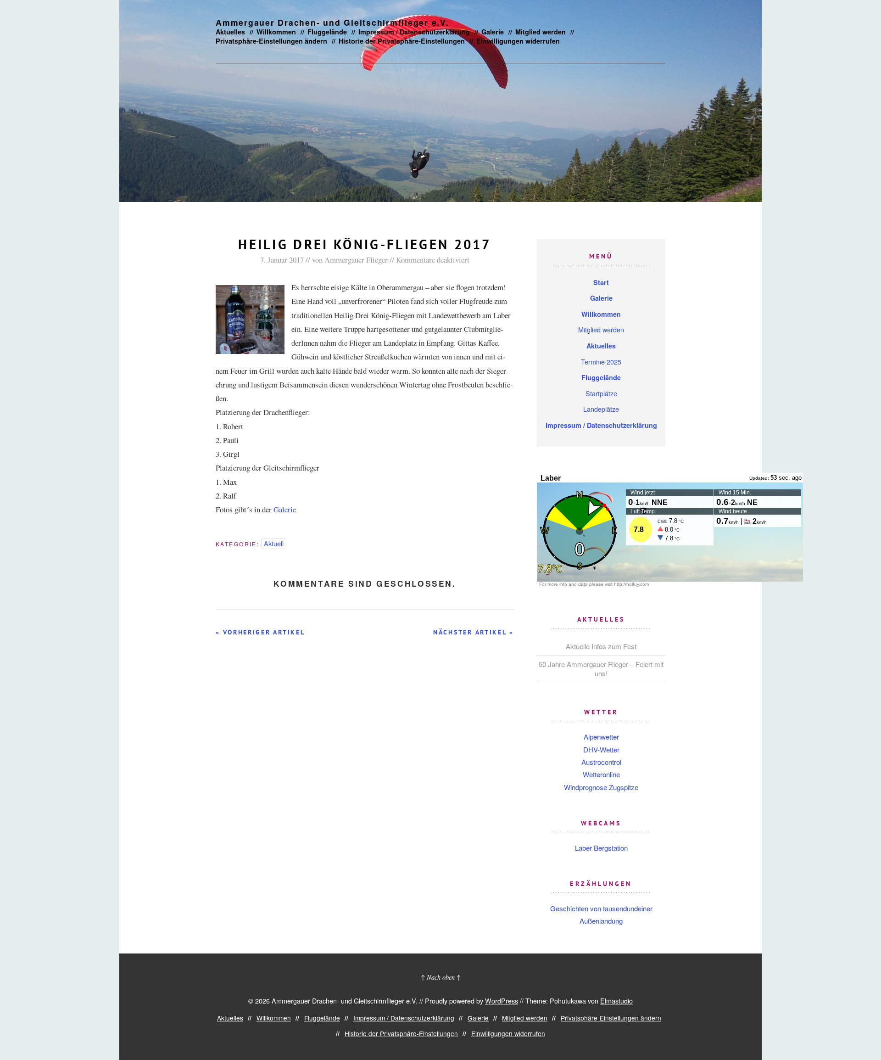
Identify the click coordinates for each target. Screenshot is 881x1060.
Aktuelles (230, 31)
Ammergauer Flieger (356, 259)
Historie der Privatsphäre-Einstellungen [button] (402, 40)
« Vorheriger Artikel (260, 632)
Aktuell (274, 543)
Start (601, 282)
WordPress (501, 1000)
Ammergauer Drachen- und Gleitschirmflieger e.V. (332, 22)
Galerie (492, 31)
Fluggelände (327, 31)
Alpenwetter (601, 736)
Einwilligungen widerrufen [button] (518, 40)
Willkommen (276, 31)
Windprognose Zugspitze (601, 787)
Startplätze (601, 393)
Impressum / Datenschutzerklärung (414, 31)
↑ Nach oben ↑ (441, 977)
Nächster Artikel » (473, 632)
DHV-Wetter (601, 749)
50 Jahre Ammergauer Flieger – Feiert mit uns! (601, 668)
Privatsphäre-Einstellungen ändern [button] (271, 40)
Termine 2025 (601, 361)
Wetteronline (601, 774)
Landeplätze (601, 409)
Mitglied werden (540, 31)
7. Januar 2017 (282, 259)
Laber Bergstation (601, 847)
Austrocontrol (601, 762)
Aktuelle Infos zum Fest (601, 646)
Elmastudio (616, 1000)
